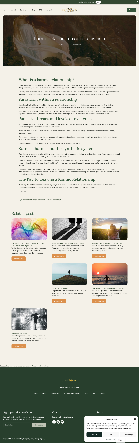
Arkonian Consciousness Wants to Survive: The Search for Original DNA (27, 244)
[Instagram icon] (58, 422)
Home (5, 10)
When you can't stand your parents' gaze (108, 243)
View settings (128, 435)
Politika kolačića (110, 439)
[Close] (137, 1)
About (13, 10)
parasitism (27, 366)
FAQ (40, 10)
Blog (33, 10)
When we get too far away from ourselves (68, 243)
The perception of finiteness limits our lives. (109, 288)
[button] (135, 419)
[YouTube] (62, 422)
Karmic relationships (14, 366)
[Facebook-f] (54, 422)
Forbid (111, 435)
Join (84, 2)
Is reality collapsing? (19, 333)
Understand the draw (60, 288)
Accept (94, 435)
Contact (49, 10)
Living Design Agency (38, 439)
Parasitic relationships (40, 366)
